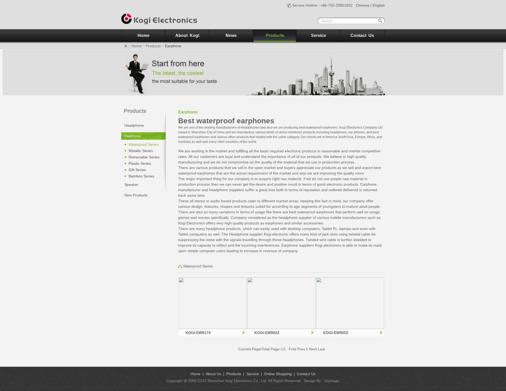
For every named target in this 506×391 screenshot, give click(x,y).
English (379, 5)
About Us (213, 374)
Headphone (134, 125)
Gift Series (137, 170)
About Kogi (187, 35)
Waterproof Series (144, 144)
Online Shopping (278, 374)
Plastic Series (140, 163)
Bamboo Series (141, 176)
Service (318, 35)
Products (275, 35)
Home (143, 35)
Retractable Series (144, 157)
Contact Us (362, 35)
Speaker (131, 184)
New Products (136, 195)
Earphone (132, 136)
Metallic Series (141, 151)
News (231, 35)
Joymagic (332, 381)
